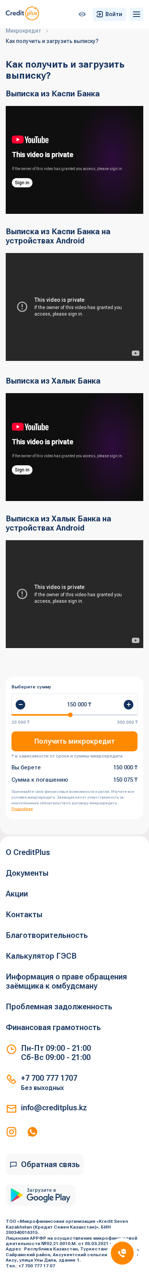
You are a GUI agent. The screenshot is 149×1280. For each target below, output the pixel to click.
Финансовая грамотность (53, 1027)
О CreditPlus (28, 852)
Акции (17, 893)
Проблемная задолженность (59, 1006)
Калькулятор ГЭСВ (41, 956)
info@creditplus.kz (54, 1107)
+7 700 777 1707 (49, 1078)
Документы (27, 873)
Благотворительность (47, 935)
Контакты (24, 914)
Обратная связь (50, 1164)
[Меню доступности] (82, 14)
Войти (113, 14)
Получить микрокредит (74, 741)
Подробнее (22, 809)
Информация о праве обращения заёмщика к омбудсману (66, 981)
